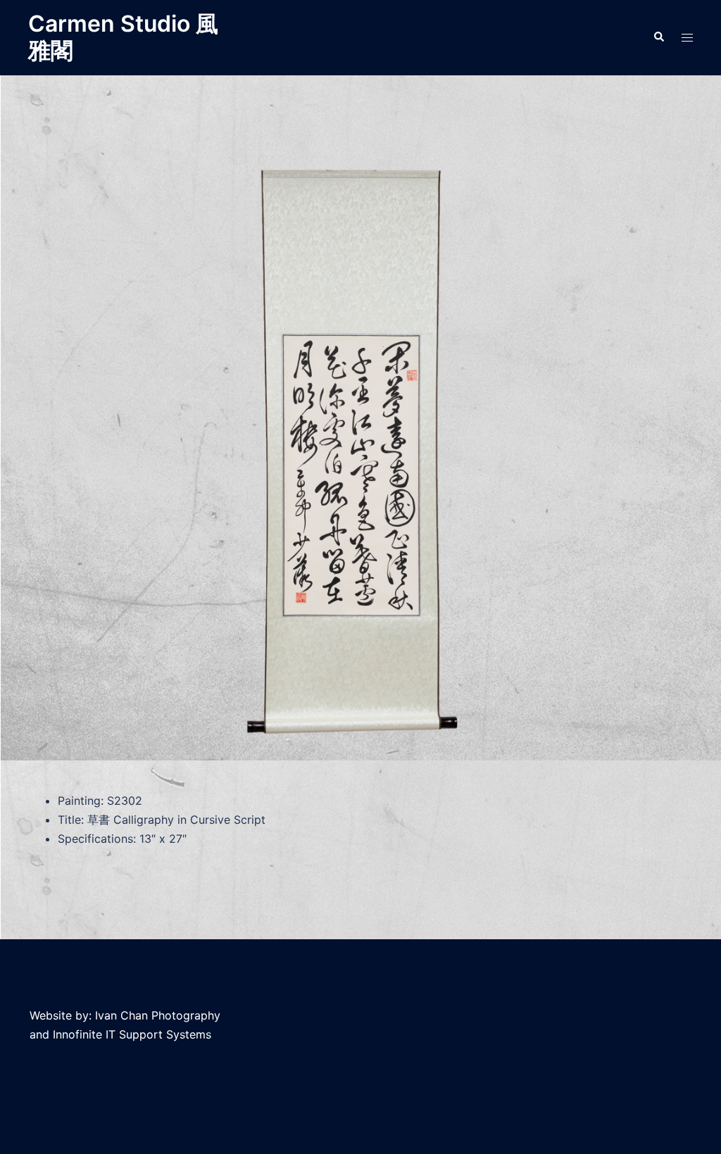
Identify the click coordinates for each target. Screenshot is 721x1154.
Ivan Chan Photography (157, 1015)
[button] (658, 37)
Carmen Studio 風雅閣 (123, 37)
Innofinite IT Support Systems (132, 1034)
